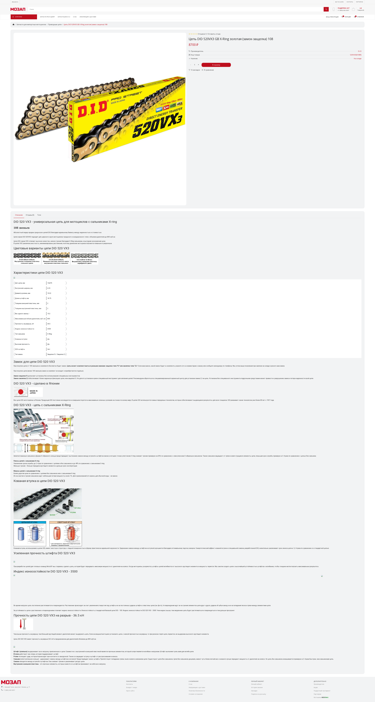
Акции (316, 687)
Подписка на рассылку (258, 694)
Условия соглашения (196, 694)
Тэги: (39, 215)
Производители (319, 684)
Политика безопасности (197, 691)
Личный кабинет (256, 684)
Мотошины (321, 697)
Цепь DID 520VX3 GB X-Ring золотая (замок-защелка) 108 (85, 24)
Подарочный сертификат (322, 691)
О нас (190, 684)
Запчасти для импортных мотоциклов (31, 24)
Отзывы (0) (30, 215)
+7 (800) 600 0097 (9, 690)
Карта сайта (130, 691)
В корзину (216, 65)
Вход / (328, 17)
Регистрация (334, 17)
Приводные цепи (55, 24)
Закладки (254, 691)
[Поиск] (326, 9)
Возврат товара (131, 687)
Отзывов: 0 (202, 34)
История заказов (257, 687)
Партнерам (317, 694)
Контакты (129, 684)
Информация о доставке (197, 687)
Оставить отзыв (214, 34)
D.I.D (359, 51)
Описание (19, 215)
